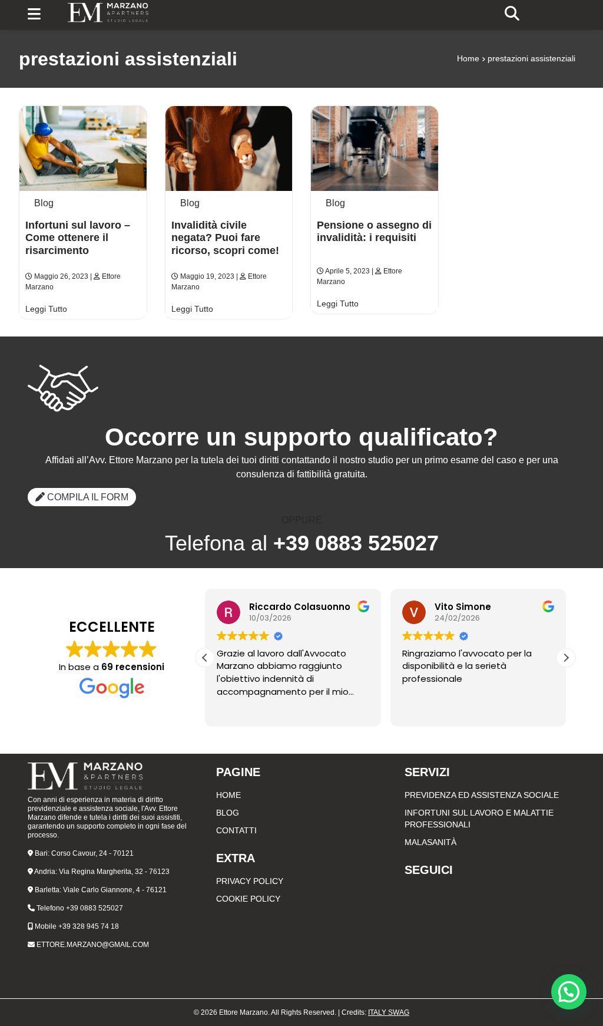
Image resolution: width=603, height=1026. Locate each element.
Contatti (236, 830)
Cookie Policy (248, 898)
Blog (44, 203)
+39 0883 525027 (94, 908)
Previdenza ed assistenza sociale (482, 795)
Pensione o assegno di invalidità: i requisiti (374, 231)
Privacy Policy (249, 881)
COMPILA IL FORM (86, 497)
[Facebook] (490, 887)
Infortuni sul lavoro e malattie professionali (479, 818)
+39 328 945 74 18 (88, 926)
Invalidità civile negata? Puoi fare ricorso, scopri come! (225, 237)
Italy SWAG (388, 1012)
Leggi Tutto (46, 309)
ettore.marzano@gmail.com (93, 945)
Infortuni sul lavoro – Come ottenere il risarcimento (77, 237)
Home (468, 58)
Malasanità (430, 842)
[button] (566, 658)
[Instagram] (490, 893)
